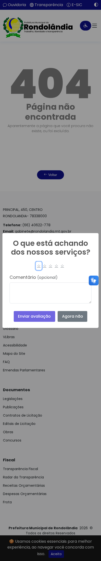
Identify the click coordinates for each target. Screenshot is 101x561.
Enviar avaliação (34, 316)
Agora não (72, 316)
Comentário (34, 277)
